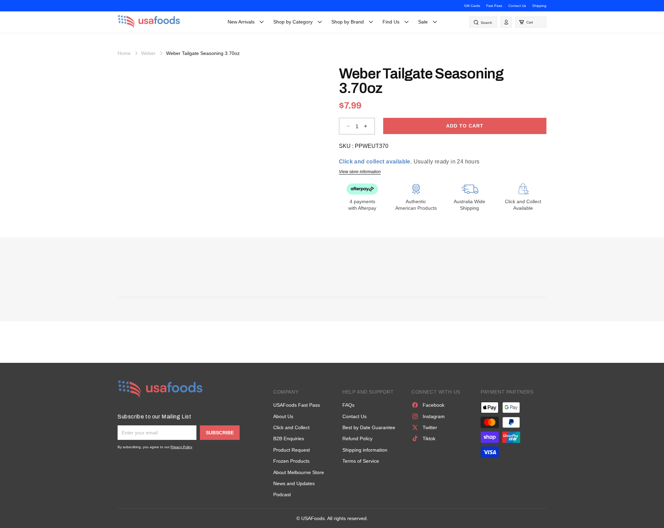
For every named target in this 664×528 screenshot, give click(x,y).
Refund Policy (357, 438)
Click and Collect (291, 427)
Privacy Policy (181, 447)
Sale (423, 22)
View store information (360, 171)
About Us (283, 416)
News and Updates (294, 483)
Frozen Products (291, 461)
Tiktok (429, 438)
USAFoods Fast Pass (296, 405)
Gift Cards (472, 6)
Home (124, 53)
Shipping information (364, 450)
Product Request (291, 450)
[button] (531, 22)
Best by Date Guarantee (368, 427)
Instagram (434, 416)
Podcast (282, 494)
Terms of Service (360, 461)
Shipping (539, 6)
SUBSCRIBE (220, 432)
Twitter (430, 427)
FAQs (348, 405)
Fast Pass (494, 6)
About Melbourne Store (298, 472)
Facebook (433, 405)
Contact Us (517, 6)
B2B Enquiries (288, 438)
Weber (148, 53)
